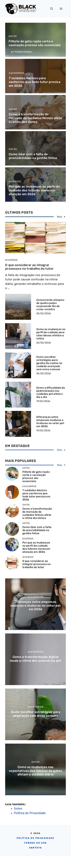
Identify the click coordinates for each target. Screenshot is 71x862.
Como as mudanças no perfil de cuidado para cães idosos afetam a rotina (50, 334)
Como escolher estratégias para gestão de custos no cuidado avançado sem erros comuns (49, 363)
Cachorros (16, 73)
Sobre (18, 808)
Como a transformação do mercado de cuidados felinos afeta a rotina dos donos (35, 118)
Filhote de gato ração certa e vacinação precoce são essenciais (35, 43)
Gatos (13, 36)
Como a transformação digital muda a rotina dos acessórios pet (35, 659)
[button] (51, 9)
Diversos (15, 181)
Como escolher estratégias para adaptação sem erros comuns (35, 714)
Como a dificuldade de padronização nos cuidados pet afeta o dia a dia (50, 392)
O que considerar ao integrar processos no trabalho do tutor (29, 267)
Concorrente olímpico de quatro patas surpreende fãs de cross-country (50, 304)
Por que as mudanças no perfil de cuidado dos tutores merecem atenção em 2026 (34, 190)
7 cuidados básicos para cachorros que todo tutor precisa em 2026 (34, 81)
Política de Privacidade (30, 813)
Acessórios (35, 596)
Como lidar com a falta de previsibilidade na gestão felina (33, 156)
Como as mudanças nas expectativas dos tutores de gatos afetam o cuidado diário (35, 770)
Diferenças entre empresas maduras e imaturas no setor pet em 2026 (50, 421)
